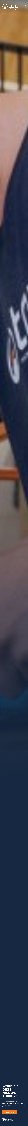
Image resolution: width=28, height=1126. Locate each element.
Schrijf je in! (10, 1112)
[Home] (10, 6)
